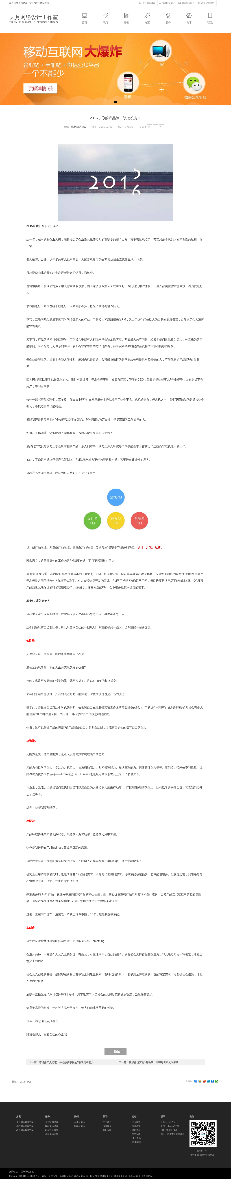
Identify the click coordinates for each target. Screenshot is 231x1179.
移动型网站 (79, 1126)
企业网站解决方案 (25, 1122)
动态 (105, 22)
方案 (147, 22)
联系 (210, 22)
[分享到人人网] (212, 1081)
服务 (168, 22)
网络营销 (136, 1126)
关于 (189, 22)
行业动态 (136, 1122)
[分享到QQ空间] (200, 1081)
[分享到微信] (216, 1081)
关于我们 (107, 1122)
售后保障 (107, 1130)
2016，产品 (25, 1082)
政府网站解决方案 (25, 1130)
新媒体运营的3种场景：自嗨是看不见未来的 (153, 1062)
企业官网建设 (51, 1122)
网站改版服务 (51, 1130)
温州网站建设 (78, 126)
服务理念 (107, 1126)
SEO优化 (136, 1138)
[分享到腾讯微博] (208, 1081)
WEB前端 (136, 1142)
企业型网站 (79, 1122)
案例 (126, 22)
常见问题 (136, 1134)
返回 (115, 1051)
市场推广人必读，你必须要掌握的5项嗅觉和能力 (66, 1062)
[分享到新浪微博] (204, 1081)
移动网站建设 (51, 1126)
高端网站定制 (51, 1134)
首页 (84, 22)
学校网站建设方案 (25, 1126)
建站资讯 (136, 1130)
